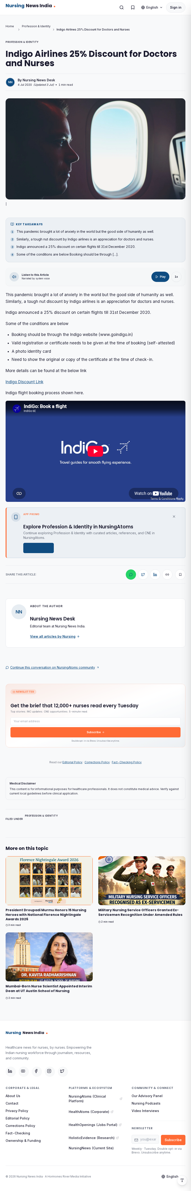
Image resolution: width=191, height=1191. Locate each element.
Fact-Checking (18, 1133)
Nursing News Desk (39, 80)
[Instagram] (50, 1072)
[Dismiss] (176, 516)
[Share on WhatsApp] (131, 574)
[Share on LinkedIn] (155, 574)
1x (176, 276)
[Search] (121, 7)
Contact (12, 1103)
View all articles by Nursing (52, 636)
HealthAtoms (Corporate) (89, 1112)
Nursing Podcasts (146, 1103)
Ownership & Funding (23, 1141)
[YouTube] (24, 1072)
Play (163, 276)
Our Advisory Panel (147, 1096)
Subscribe (94, 732)
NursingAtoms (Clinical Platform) (87, 1098)
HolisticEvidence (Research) (92, 1138)
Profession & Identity (36, 26)
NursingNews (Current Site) (91, 1148)
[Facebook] (37, 1072)
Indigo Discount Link (24, 382)
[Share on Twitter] (143, 574)
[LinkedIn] (11, 1072)
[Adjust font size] (182, 1180)
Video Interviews (145, 1111)
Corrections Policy (97, 762)
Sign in (175, 7)
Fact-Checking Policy (127, 762)
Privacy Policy (17, 1111)
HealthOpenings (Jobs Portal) (93, 1125)
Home (10, 26)
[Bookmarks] (133, 7)
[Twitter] (63, 1072)
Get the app (36, 548)
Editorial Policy (72, 762)
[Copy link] (167, 574)
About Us (13, 1096)
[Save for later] (180, 574)
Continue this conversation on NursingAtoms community (52, 667)
